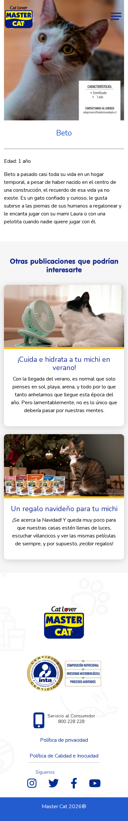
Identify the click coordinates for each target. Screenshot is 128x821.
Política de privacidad (64, 740)
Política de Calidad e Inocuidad (64, 755)
